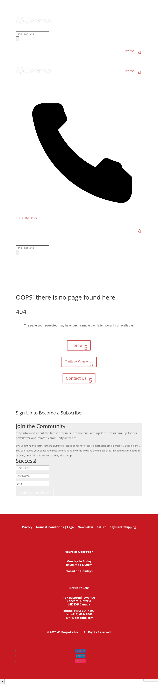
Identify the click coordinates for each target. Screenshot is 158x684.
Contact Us (76, 378)
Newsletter (85, 527)
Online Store (76, 362)
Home (76, 345)
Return (101, 527)
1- (26, 218)
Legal (70, 527)
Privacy (27, 527)
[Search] (17, 38)
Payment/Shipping (123, 527)
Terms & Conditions (50, 527)
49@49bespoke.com (79, 618)
